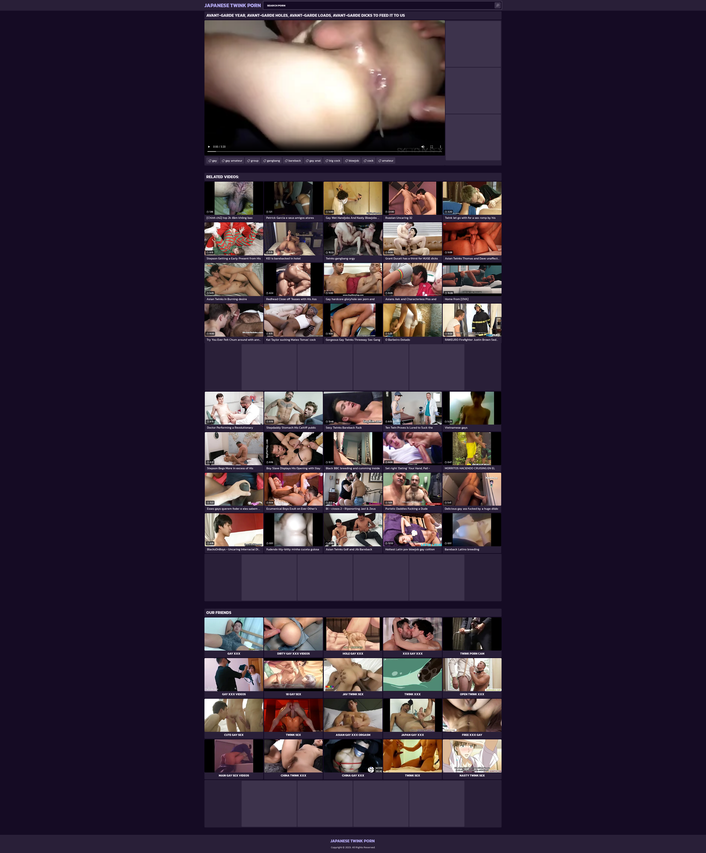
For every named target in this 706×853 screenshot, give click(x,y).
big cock (334, 160)
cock (370, 160)
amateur (387, 160)
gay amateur (233, 160)
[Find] (498, 5)
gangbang (273, 160)
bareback (294, 160)
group (254, 160)
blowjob (354, 160)
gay (214, 160)
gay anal (315, 160)
